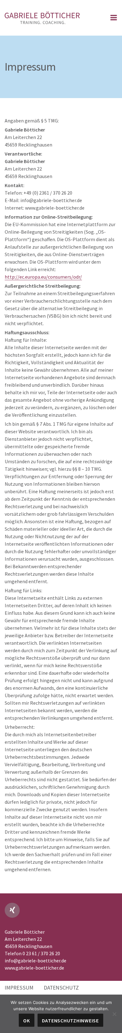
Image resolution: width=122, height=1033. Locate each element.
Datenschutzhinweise (70, 1020)
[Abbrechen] (114, 1014)
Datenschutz (61, 987)
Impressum (19, 987)
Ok (26, 1020)
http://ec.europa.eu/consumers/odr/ (43, 277)
